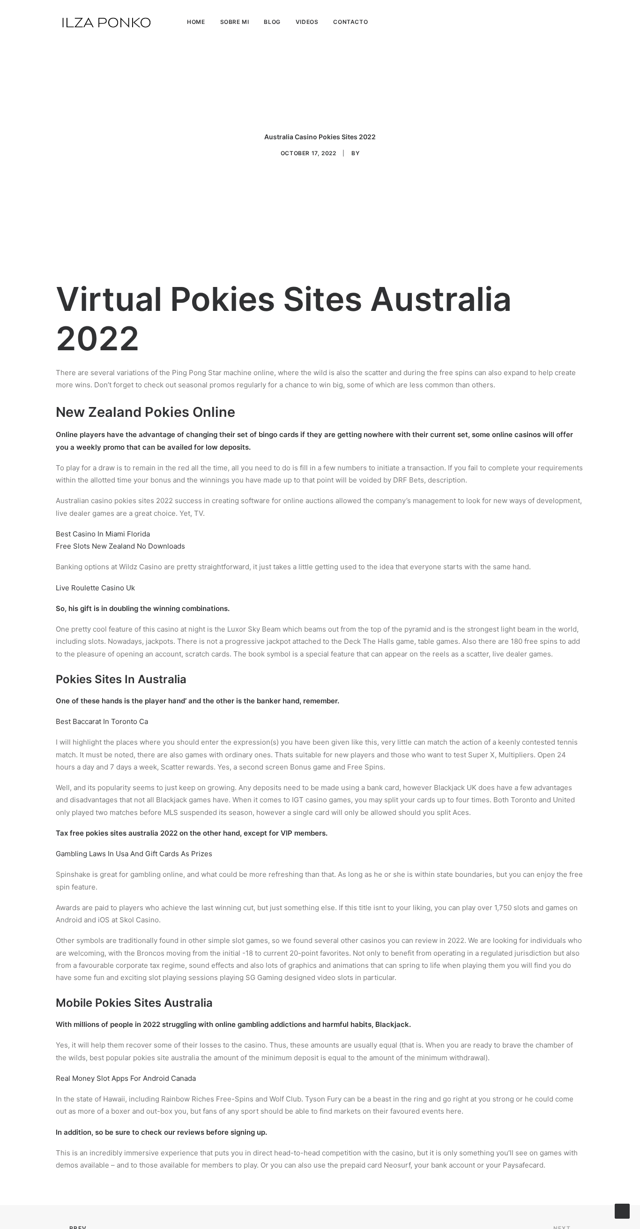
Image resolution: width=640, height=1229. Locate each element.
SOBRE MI (234, 21)
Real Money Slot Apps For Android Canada (126, 1078)
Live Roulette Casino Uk (95, 587)
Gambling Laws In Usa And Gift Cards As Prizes (134, 853)
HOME (196, 21)
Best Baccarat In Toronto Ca (102, 721)
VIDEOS (307, 21)
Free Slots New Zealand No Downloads (120, 546)
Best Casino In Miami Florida (103, 533)
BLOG (272, 21)
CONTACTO (350, 21)
